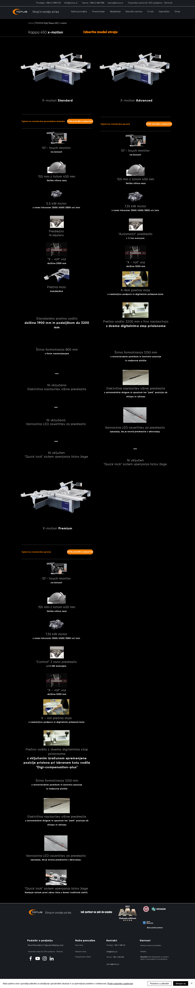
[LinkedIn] (51, 958)
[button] (78, 11)
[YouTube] (37, 958)
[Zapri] (191, 983)
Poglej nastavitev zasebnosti (120, 983)
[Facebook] (30, 958)
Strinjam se (181, 983)
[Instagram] (44, 958)
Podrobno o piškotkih (159, 983)
